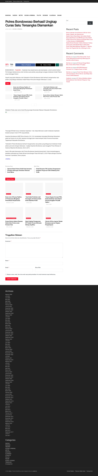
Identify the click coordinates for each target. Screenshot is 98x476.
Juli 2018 (7, 425)
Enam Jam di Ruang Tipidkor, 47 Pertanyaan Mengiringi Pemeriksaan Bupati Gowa (22, 88)
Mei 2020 (7, 387)
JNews (10, 471)
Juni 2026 (7, 298)
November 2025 (9, 310)
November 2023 (9, 334)
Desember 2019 (9, 396)
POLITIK (7, 457)
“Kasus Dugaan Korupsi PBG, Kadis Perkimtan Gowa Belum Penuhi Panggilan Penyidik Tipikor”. (22, 96)
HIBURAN (7, 446)
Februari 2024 (8, 328)
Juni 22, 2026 (47, 91)
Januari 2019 (8, 415)
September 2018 (9, 421)
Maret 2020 (8, 390)
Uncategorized (8, 464)
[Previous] (33, 105)
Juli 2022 (7, 356)
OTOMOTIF (8, 455)
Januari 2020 (8, 394)
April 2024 (7, 325)
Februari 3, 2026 (29, 226)
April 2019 (7, 409)
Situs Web (38, 267)
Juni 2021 (7, 365)
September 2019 (9, 401)
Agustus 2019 (8, 402)
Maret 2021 (8, 370)
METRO (7, 450)
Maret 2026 (8, 303)
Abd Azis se (69, 56)
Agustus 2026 (8, 294)
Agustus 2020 (8, 382)
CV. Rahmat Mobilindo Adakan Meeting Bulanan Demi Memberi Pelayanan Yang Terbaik (79, 79)
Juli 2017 (7, 433)
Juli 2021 (7, 363)
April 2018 (7, 430)
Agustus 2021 (8, 361)
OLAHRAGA (8, 453)
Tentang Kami (26, 1)
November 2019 (9, 397)
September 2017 (9, 432)
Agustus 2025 (8, 315)
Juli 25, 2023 (8, 29)
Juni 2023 (7, 342)
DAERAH (8, 194)
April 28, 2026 (47, 98)
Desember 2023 (9, 332)
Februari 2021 (8, 372)
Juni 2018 (7, 427)
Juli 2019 (7, 404)
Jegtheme (35, 471)
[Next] (35, 105)
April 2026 (7, 301)
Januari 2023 (8, 351)
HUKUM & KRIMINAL (17, 29)
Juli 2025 (7, 316)
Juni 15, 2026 (17, 99)
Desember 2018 (9, 416)
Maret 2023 (8, 347)
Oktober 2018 (8, 420)
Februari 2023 (8, 349)
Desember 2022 (9, 353)
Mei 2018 (7, 428)
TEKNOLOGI (8, 462)
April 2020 (7, 389)
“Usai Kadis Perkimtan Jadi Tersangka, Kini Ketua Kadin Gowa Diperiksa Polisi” (52, 88)
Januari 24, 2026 (49, 226)
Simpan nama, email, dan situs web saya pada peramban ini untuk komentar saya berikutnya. (31, 274)
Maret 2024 (8, 327)
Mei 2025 (7, 320)
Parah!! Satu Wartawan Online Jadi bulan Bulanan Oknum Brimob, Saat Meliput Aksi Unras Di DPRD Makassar (79, 73)
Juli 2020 (7, 383)
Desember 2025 (9, 308)
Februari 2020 (8, 392)
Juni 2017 (7, 435)
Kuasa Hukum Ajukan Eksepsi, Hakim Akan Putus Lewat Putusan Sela (53, 95)
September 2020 (9, 380)
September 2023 (9, 337)
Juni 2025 (7, 318)
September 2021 (9, 359)
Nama (7, 260)
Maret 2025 (8, 323)
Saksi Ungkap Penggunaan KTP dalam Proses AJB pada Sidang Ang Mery (33, 223)
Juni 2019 (7, 406)
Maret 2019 (8, 411)
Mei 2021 (7, 366)
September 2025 (9, 313)
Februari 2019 (8, 413)
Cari (67, 20)
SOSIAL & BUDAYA (10, 460)
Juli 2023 (7, 341)
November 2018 (9, 418)
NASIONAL (8, 452)
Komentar (8, 241)
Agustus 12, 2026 (18, 91)
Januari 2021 (8, 373)
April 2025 (7, 322)
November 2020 (9, 377)
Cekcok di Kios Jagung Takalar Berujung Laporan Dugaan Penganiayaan (54, 223)
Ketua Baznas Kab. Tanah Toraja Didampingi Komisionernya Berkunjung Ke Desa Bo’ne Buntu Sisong (78, 58)
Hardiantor (68, 78)
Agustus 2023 (8, 339)
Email (7, 267)
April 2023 (7, 346)
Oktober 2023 (8, 335)
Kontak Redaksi (8, 1)
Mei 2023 (7, 344)
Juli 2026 (7, 296)
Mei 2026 (7, 299)
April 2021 (7, 368)
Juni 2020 (7, 385)
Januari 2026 (8, 306)
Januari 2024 (8, 330)
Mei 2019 (7, 408)
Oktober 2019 (8, 399)
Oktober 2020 (8, 378)
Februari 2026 (8, 304)
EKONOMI (7, 445)
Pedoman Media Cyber (18, 1)
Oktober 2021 (8, 358)
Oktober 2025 (8, 311)
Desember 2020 (9, 375)
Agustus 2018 (8, 423)
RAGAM (7, 458)
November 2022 (9, 354)
